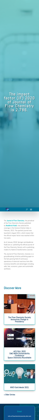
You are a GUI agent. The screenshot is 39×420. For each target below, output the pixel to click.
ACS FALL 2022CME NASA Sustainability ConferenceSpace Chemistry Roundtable (19, 354)
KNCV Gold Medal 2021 (19, 387)
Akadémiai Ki (10, 225)
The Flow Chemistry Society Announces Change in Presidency (19, 319)
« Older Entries (9, 394)
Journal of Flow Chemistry (15, 220)
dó (16, 225)
